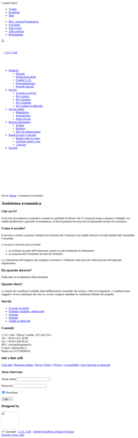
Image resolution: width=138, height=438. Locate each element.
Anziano (13, 314)
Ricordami (11, 392)
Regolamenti (16, 34)
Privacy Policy (43, 364)
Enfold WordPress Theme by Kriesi (53, 431)
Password (6, 385)
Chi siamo (14, 24)
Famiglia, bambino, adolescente (26, 311)
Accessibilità (71, 364)
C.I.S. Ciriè (24, 431)
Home (12, 195)
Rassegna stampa (23, 364)
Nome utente (8, 379)
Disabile (13, 317)
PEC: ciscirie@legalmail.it (23, 21)
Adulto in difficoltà (19, 320)
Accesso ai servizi (19, 308)
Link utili (6, 364)
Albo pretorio (16, 31)
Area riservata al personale (95, 364)
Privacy (58, 364)
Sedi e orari (15, 28)
